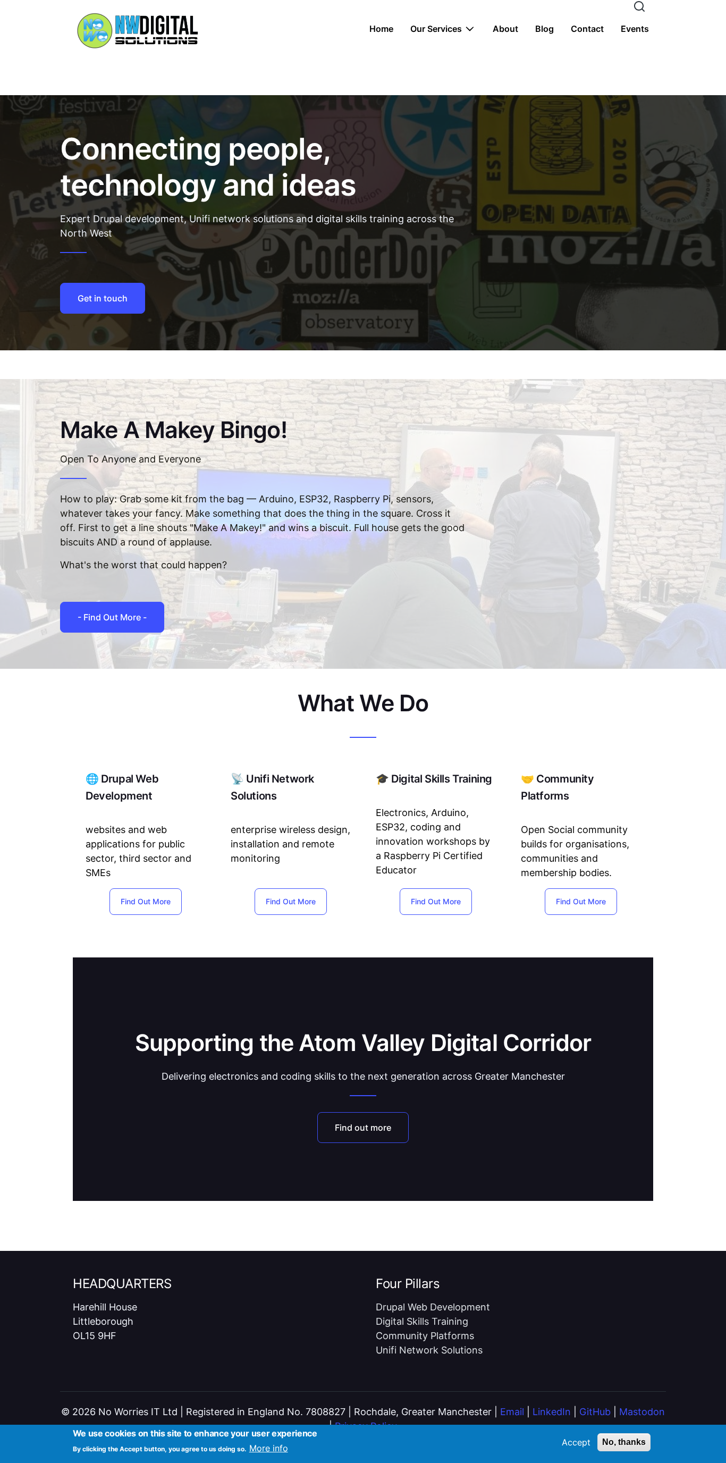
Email (512, 1411)
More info (268, 1448)
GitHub (595, 1411)
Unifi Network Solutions (429, 1350)
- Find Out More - (112, 617)
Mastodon (642, 1411)
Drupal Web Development (433, 1307)
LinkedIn (552, 1411)
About (505, 28)
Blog (544, 28)
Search (639, 6)
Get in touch (103, 298)
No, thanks (624, 1442)
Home (381, 28)
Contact (587, 28)
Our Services (436, 28)
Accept (576, 1442)
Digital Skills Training (422, 1321)
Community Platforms (425, 1335)
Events (635, 28)
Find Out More (146, 901)
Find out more (363, 1127)
